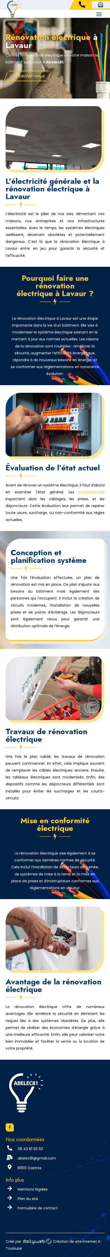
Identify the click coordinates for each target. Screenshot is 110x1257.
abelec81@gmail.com (37, 1158)
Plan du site (28, 1198)
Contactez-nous (27, 76)
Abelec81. (55, 62)
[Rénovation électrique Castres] (54, 455)
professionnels (92, 492)
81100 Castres (29, 1167)
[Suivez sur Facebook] (10, 1127)
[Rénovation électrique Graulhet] (54, 168)
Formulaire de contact (38, 1208)
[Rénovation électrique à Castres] (54, 719)
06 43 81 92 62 (30, 1148)
